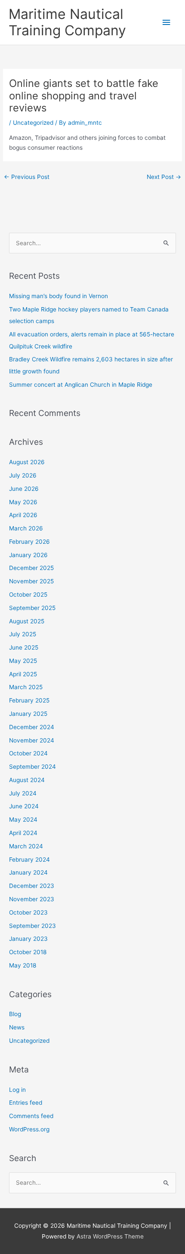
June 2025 (23, 647)
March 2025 (26, 687)
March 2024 (26, 846)
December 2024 (31, 727)
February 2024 (29, 859)
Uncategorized (33, 122)
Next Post (164, 176)
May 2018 (22, 965)
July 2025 (22, 634)
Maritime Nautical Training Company (67, 22)
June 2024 (24, 806)
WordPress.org (29, 1129)
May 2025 (23, 660)
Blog (15, 1014)
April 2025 (23, 674)
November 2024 (31, 740)
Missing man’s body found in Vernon (58, 296)
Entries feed (25, 1102)
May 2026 (23, 502)
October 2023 (28, 912)
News (17, 1027)
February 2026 (29, 541)
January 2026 (28, 555)
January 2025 (28, 713)
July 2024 (23, 793)
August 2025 (26, 621)
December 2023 (31, 885)
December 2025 (31, 567)
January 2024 (28, 872)
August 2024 (27, 779)
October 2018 (27, 952)
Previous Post (26, 176)
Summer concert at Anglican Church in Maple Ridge (80, 384)
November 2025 (31, 581)
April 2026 (23, 514)
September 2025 (32, 607)
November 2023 (31, 899)
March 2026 (26, 528)
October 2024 (28, 753)
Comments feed (31, 1115)
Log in (17, 1089)
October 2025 (28, 594)
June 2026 (24, 488)
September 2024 (32, 766)
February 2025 (29, 700)
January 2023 (28, 938)
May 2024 (23, 819)
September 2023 (32, 925)
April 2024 (23, 832)
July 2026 (23, 475)
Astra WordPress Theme (110, 1236)
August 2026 (27, 462)
